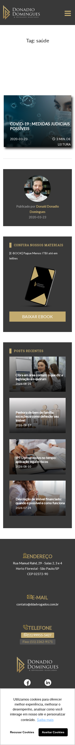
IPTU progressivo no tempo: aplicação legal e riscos (36, 459)
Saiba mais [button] (45, 720)
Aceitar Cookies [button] (53, 732)
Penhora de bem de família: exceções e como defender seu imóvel (37, 416)
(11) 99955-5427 (39, 635)
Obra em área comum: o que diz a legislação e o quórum (39, 377)
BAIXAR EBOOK (37, 316)
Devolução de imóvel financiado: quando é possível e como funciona (40, 501)
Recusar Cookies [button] (22, 732)
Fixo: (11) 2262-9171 (37, 642)
